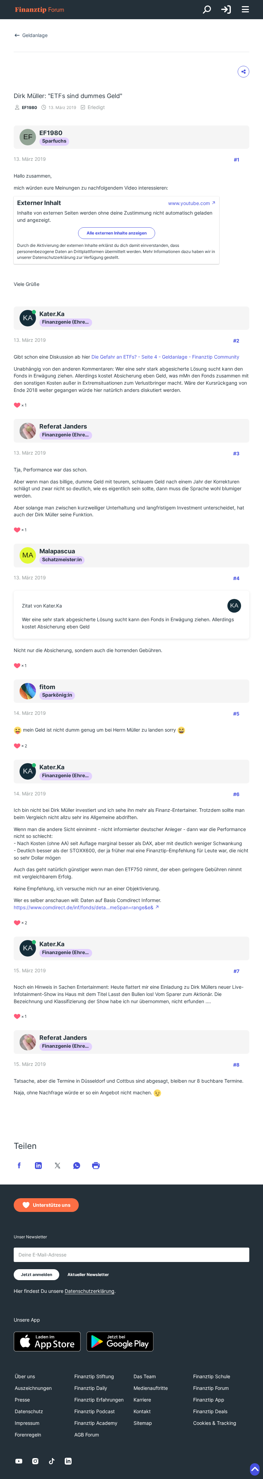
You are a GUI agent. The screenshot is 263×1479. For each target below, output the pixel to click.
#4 (236, 578)
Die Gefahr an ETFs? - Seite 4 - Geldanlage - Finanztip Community (165, 357)
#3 (236, 453)
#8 (236, 1065)
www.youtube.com (189, 203)
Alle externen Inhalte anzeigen (117, 233)
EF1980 (29, 107)
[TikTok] (52, 1461)
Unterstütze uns (52, 1205)
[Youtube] (19, 1461)
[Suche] (207, 9)
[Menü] (245, 9)
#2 (236, 341)
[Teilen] (243, 71)
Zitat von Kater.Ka (42, 606)
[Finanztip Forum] (40, 9)
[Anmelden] (226, 9)
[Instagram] (35, 1461)
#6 (236, 794)
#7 (236, 971)
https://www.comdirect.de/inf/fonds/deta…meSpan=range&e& (83, 907)
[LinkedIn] (68, 1461)
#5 (236, 714)
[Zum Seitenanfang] (255, 1469)
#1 (236, 160)
